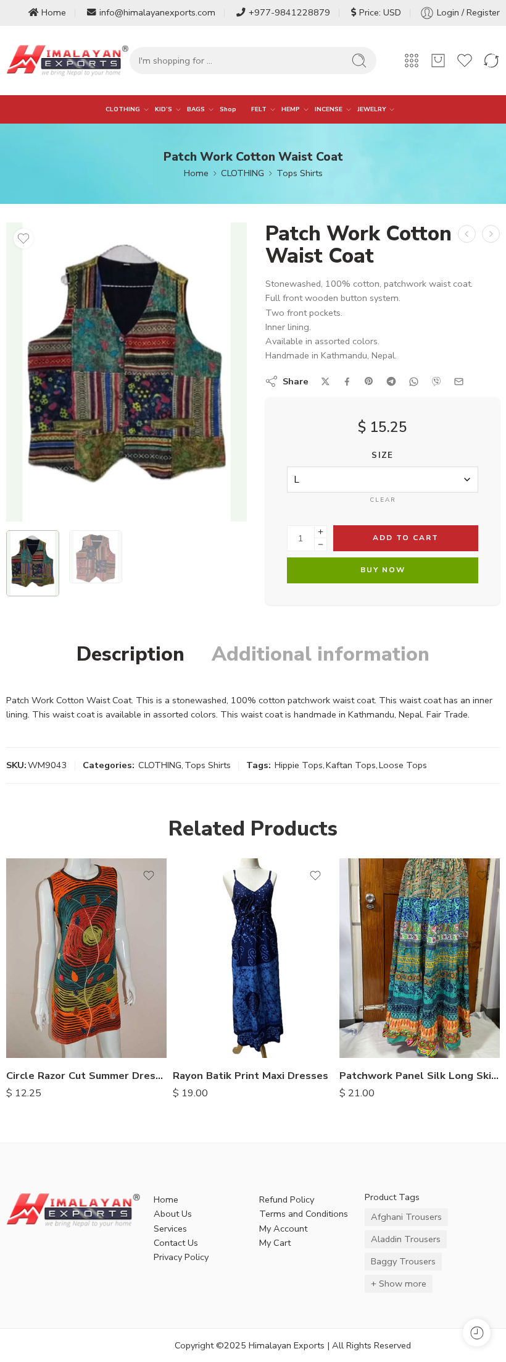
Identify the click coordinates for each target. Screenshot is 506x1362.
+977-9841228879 (289, 12)
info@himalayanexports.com (157, 12)
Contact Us (176, 1243)
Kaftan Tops (351, 765)
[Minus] (320, 544)
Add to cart (406, 538)
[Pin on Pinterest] (369, 381)
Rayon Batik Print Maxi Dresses (250, 1075)
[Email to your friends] (459, 381)
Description (131, 654)
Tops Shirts (299, 173)
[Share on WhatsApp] (414, 381)
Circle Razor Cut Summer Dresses (86, 1075)
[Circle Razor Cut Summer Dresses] (86, 958)
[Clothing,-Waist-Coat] (126, 372)
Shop (228, 109)
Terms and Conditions (303, 1214)
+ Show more (398, 1283)
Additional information (320, 654)
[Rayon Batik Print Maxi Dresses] (253, 958)
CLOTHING (123, 109)
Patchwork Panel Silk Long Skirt (419, 1075)
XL (40, 1040)
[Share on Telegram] (391, 381)
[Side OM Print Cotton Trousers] (491, 234)
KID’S (163, 109)
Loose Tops (403, 765)
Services (170, 1228)
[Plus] (320, 531)
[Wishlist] (23, 238)
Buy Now (382, 570)
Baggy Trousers (403, 1261)
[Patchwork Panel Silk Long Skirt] (419, 958)
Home (53, 12)
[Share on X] (325, 381)
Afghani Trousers (406, 1217)
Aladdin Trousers (406, 1239)
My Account (283, 1228)
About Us (173, 1214)
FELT (259, 109)
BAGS (196, 109)
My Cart (275, 1243)
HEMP (290, 109)
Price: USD (380, 12)
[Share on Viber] (436, 381)
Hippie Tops (299, 765)
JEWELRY (371, 109)
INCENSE (328, 109)
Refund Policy (286, 1199)
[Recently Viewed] (477, 1333)
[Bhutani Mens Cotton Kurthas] (467, 234)
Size (382, 455)
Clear (383, 500)
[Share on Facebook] (347, 381)
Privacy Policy (181, 1257)
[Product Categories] (411, 60)
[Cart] (438, 60)
